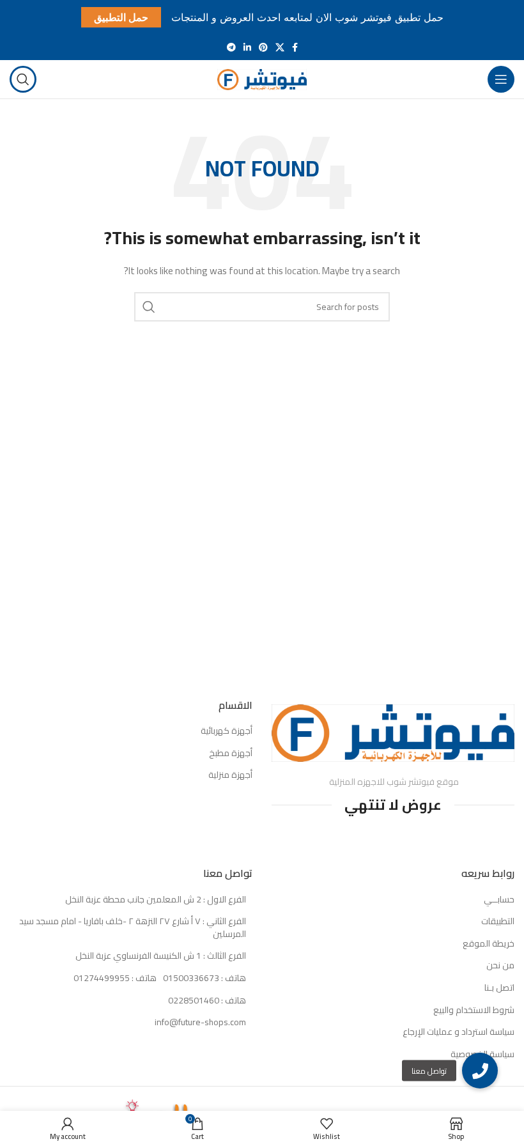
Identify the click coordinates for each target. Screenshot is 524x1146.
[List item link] (131, 978)
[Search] (23, 79)
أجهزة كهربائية (226, 731)
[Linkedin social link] (247, 47)
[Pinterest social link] (263, 47)
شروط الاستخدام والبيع (473, 1010)
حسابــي (499, 900)
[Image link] (393, 732)
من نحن (500, 965)
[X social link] (280, 47)
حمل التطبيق (121, 17)
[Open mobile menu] (501, 79)
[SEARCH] (149, 306)
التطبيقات (497, 921)
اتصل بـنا (499, 988)
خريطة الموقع (488, 944)
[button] (480, 1070)
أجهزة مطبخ (230, 753)
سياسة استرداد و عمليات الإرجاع (458, 1032)
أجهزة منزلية (230, 775)
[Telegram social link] (231, 47)
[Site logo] (262, 78)
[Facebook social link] (295, 47)
